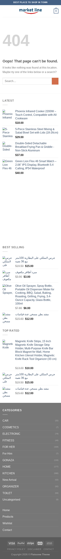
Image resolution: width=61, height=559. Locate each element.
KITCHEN (9, 473)
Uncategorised (11, 499)
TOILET (7, 493)
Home (6, 510)
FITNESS (8, 440)
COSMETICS (11, 427)
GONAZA (8, 460)
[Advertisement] (30, 210)
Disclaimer (34, 549)
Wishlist (7, 523)
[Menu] (5, 11)
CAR (5, 420)
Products (8, 516)
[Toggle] (57, 517)
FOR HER (9, 446)
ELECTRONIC (11, 433)
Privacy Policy (16, 549)
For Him (7, 453)
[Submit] (55, 81)
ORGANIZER (11, 486)
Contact (7, 529)
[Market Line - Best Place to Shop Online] (30, 11)
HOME (7, 466)
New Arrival (9, 479)
